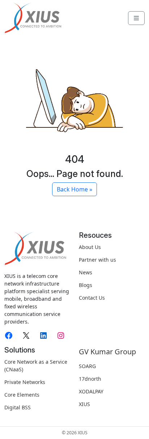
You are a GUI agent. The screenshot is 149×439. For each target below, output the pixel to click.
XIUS (84, 404)
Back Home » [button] (74, 189)
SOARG (87, 366)
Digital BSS (17, 407)
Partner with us (97, 259)
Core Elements (21, 394)
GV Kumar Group (107, 351)
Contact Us (92, 297)
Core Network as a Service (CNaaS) (35, 365)
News (85, 272)
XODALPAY (91, 391)
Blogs (85, 285)
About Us (90, 247)
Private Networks (24, 382)
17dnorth (90, 378)
